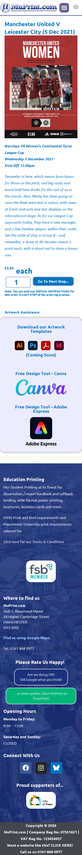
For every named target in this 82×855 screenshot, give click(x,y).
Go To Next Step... (53, 281)
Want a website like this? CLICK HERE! (40, 845)
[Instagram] (41, 767)
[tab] (41, 312)
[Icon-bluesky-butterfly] (56, 767)
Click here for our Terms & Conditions (33, 541)
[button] (64, 7)
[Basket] (76, 7)
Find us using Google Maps (26, 637)
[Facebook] (25, 767)
